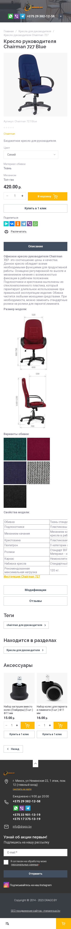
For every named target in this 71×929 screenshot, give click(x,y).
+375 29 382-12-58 (41, 16)
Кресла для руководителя (34, 31)
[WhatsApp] (35, 223)
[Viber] (29, 223)
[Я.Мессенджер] (6, 223)
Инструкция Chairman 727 (22, 576)
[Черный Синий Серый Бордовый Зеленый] (31, 155)
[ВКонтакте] (12, 223)
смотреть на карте (22, 789)
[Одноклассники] (17, 223)
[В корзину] (27, 725)
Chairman (9, 133)
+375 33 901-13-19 (26, 815)
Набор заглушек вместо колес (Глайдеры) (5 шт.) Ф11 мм (18, 710)
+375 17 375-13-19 (26, 819)
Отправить (35, 873)
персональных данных (24, 864)
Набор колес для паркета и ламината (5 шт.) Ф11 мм (52, 710)
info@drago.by (22, 826)
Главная (9, 31)
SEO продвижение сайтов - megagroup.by (35, 910)
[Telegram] (23, 223)
